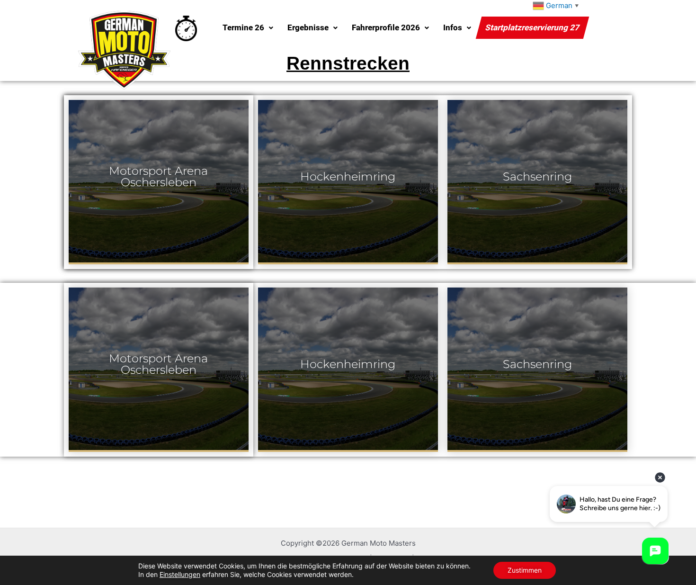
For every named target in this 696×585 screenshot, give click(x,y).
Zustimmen (525, 570)
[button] (248, 28)
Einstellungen (180, 574)
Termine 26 (243, 27)
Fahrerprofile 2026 (386, 27)
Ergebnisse (308, 27)
